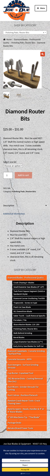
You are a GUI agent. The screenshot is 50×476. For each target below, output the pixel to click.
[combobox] (25, 32)
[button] (42, 54)
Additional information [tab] (14, 213)
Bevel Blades (18, 337)
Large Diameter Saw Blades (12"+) (28, 342)
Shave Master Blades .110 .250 (26, 324)
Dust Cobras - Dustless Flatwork (23, 395)
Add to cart (23, 175)
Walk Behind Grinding (22, 333)
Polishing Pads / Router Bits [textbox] (24, 32)
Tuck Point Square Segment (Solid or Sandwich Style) (29, 292)
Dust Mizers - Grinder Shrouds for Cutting (23, 388)
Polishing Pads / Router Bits (23, 42)
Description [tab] (8, 205)
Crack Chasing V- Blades (23, 282)
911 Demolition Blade (22, 311)
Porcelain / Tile (19, 320)
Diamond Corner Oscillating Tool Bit (29, 298)
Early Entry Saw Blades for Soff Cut (28, 346)
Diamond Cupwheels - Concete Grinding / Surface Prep (26, 352)
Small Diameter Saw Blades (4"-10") (28, 287)
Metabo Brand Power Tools (20, 428)
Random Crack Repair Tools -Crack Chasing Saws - (24, 402)
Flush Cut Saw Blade (22, 307)
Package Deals (14, 422)
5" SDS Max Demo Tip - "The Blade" (24, 417)
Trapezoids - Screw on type (25, 303)
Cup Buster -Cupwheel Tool (20, 373)
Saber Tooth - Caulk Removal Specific (29, 316)
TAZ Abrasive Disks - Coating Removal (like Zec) (25, 380)
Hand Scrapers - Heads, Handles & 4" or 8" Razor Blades (26, 410)
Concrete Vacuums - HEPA (20, 359)
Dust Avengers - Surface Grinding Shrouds (23, 366)
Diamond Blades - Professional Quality (26, 277)
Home (9, 39)
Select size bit (9, 162)
